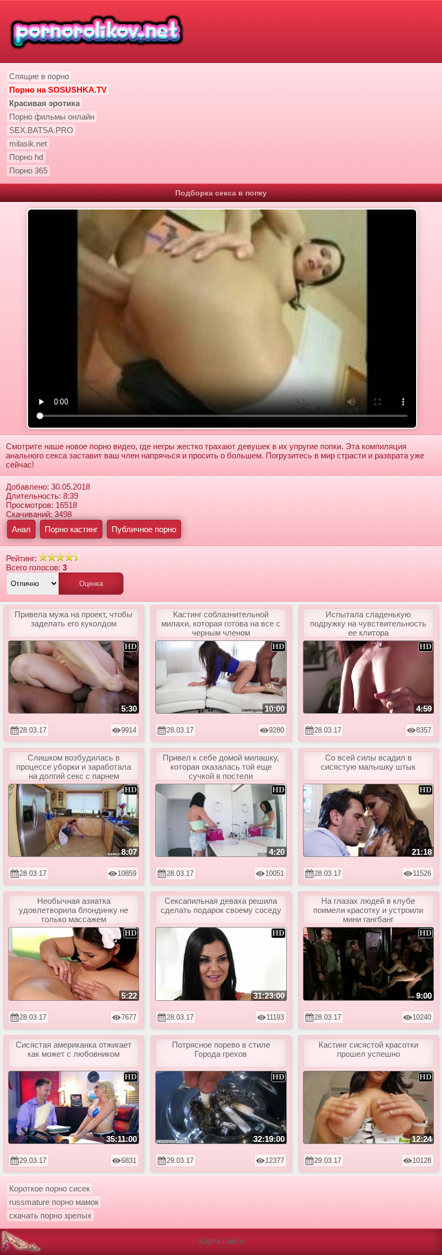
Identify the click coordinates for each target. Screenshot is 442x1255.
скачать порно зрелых (50, 1215)
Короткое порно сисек (49, 1188)
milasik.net (28, 143)
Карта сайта (221, 1240)
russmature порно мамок (54, 1202)
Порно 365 (28, 170)
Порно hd (26, 157)
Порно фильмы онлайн (51, 116)
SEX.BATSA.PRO (41, 130)
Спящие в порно (39, 76)
